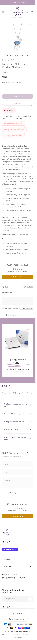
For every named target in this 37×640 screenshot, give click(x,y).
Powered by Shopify (24, 631)
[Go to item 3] (13, 55)
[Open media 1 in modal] (30, 25)
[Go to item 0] (8, 55)
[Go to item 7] (22, 55)
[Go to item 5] (18, 55)
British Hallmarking (26, 308)
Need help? (30, 287)
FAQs (15, 393)
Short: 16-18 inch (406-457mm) (13, 123)
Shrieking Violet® (8, 60)
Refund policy (5, 635)
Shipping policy (29, 635)
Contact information (18, 637)
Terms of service (21, 635)
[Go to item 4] (15, 55)
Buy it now (17, 103)
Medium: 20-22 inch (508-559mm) (14, 129)
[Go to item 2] (10, 55)
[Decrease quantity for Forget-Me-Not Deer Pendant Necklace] (4, 89)
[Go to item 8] (25, 55)
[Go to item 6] (20, 55)
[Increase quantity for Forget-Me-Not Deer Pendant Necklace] (12, 89)
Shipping (4, 83)
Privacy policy (13, 635)
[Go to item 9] (27, 55)
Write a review (18, 277)
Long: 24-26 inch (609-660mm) (13, 136)
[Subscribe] (30, 599)
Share (6, 287)
